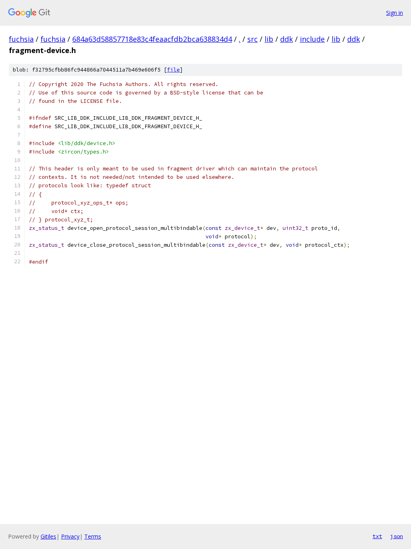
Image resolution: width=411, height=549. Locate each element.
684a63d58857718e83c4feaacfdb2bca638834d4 (152, 39)
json (396, 536)
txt (377, 536)
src (252, 39)
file (173, 69)
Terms (92, 536)
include (312, 39)
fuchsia (21, 39)
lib (269, 39)
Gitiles (48, 536)
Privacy (70, 536)
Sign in (394, 12)
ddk (286, 39)
